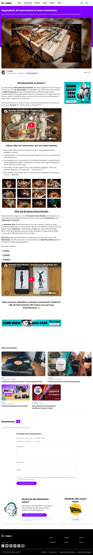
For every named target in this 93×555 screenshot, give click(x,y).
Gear (19, 3)
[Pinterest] (18, 545)
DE (89, 3)
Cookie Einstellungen (84, 552)
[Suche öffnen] (82, 3)
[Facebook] (14, 545)
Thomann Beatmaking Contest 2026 (14, 406)
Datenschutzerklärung (67, 552)
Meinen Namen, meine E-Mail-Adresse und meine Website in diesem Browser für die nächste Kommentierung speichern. (46, 478)
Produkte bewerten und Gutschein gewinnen (64, 382)
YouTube (6, 251)
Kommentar (20, 446)
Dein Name (20, 462)
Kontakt (43, 552)
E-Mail (18, 470)
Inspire (37, 3)
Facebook (6, 255)
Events (52, 3)
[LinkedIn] (22, 545)
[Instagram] (2, 545)
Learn (44, 3)
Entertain (28, 3)
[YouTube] (6, 545)
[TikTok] (10, 545)
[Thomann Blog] (6, 3)
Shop (60, 3)
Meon (2, 378)
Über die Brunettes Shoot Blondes (31, 211)
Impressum (53, 552)
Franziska (10, 71)
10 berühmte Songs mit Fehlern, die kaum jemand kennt (21, 382)
